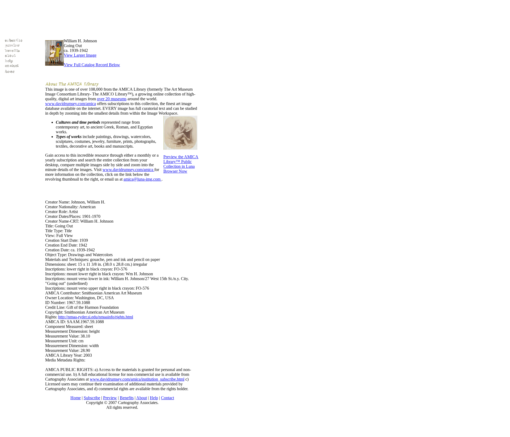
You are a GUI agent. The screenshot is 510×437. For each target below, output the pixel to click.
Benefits (127, 398)
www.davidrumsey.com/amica (70, 103)
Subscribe (92, 398)
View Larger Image (80, 55)
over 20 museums (111, 99)
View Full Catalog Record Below (92, 65)
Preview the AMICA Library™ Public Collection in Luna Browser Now (180, 164)
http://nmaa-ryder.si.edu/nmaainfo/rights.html (95, 317)
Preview (110, 398)
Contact (167, 398)
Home (75, 398)
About (141, 398)
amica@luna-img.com (143, 179)
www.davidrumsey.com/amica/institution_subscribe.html (137, 379)
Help (154, 398)
